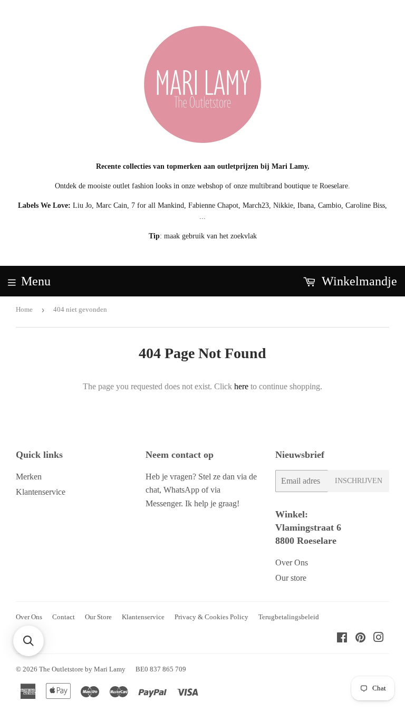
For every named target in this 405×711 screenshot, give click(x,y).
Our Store (98, 617)
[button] (28, 641)
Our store (290, 577)
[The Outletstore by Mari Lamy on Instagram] (378, 638)
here (241, 386)
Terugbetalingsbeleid (288, 617)
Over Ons (291, 562)
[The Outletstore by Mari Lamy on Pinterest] (360, 638)
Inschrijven (358, 481)
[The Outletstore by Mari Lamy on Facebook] (342, 638)
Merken (29, 476)
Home (24, 309)
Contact (63, 617)
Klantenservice (40, 491)
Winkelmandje (358, 281)
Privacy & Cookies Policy (211, 617)
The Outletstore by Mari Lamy (82, 669)
